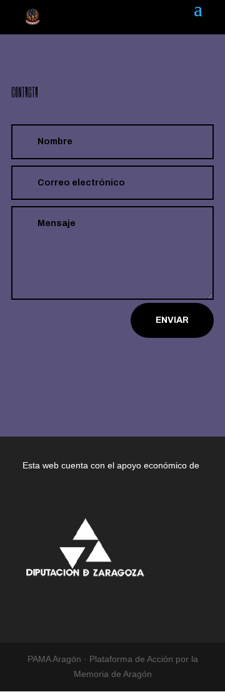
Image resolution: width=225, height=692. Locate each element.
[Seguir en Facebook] (97, 369)
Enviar (172, 320)
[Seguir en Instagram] (127, 369)
